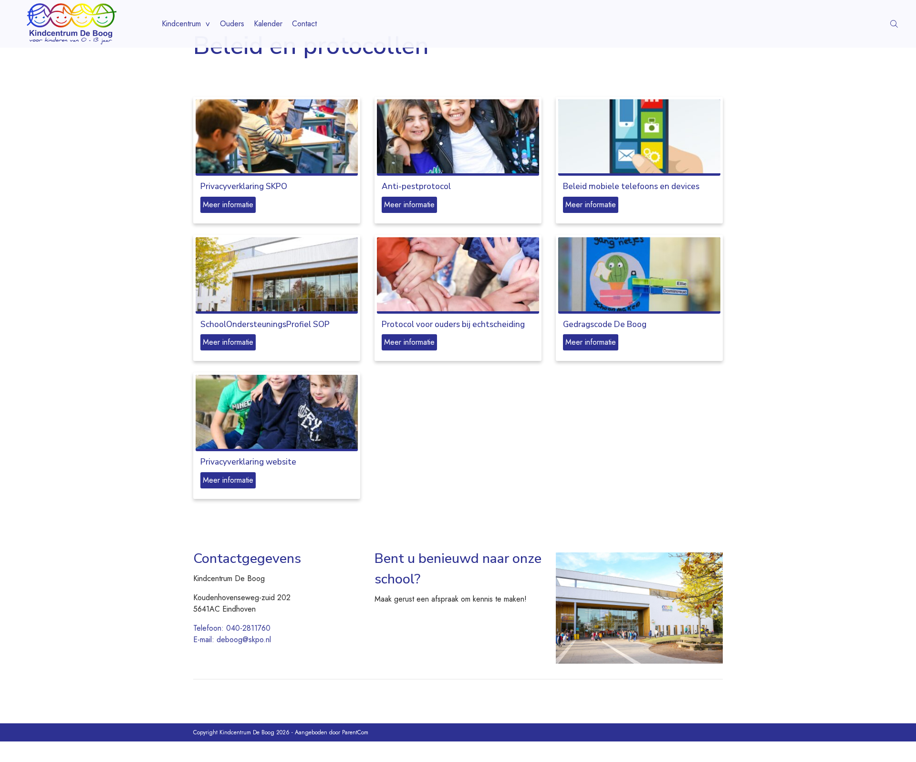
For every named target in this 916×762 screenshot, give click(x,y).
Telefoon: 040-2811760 (232, 628)
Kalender (268, 23)
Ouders (232, 23)
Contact (304, 23)
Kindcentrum (181, 23)
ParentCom (355, 732)
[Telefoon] (907, 24)
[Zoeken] (894, 24)
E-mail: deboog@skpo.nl (232, 639)
